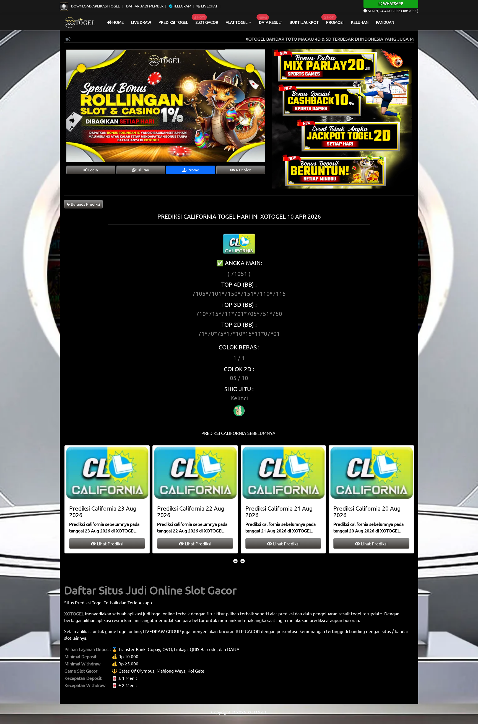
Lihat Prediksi (109, 543)
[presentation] (235, 561)
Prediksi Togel (173, 22)
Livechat (208, 6)
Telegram (181, 6)
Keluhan (359, 22)
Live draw (141, 22)
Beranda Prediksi (85, 204)
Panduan (385, 22)
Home (117, 22)
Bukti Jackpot (304, 22)
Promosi (335, 22)
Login (92, 169)
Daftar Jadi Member (144, 6)
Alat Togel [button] (237, 22)
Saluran (142, 169)
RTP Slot (243, 169)
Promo (193, 169)
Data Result (270, 22)
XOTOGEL (74, 613)
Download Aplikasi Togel (95, 6)
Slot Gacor (207, 22)
